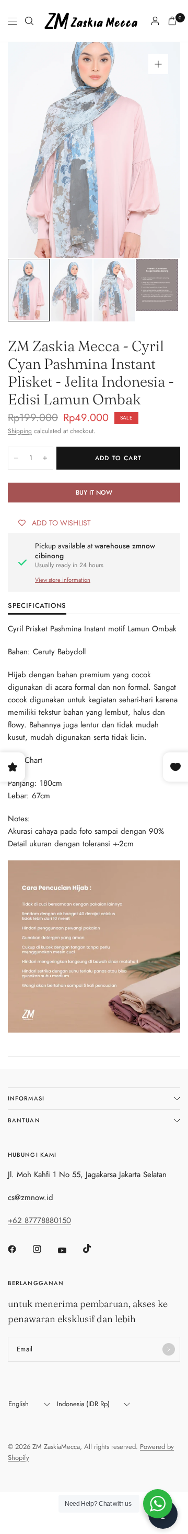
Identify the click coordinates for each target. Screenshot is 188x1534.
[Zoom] (158, 64)
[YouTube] (69, 1250)
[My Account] (155, 21)
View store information (62, 580)
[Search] (29, 21)
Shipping (20, 431)
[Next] (156, 149)
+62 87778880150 (39, 1220)
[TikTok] (94, 1248)
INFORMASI (26, 1098)
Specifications (37, 606)
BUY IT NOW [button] (94, 492)
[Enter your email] (168, 1349)
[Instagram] (44, 1249)
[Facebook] (19, 1249)
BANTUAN (24, 1120)
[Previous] (32, 149)
